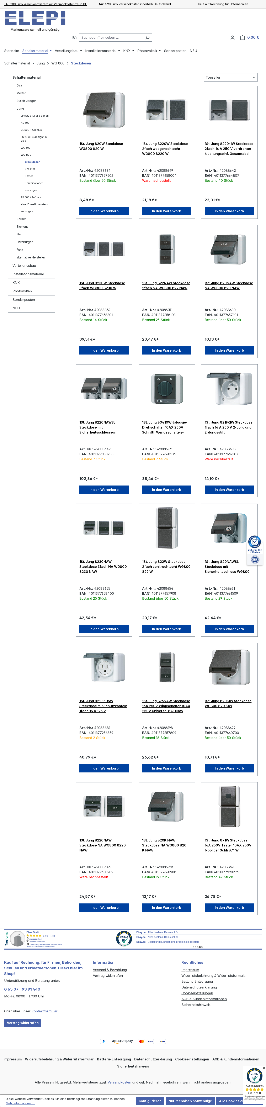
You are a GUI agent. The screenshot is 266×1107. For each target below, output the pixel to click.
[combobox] (111, 37)
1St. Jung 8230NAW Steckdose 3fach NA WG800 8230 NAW (103, 567)
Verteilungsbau (24, 265)
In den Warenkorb (104, 211)
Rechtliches (192, 962)
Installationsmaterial (28, 274)
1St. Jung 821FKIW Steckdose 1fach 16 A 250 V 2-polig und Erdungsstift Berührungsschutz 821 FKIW (228, 427)
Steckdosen (32, 161)
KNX (16, 282)
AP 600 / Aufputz (31, 197)
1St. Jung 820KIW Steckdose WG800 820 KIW (228, 703)
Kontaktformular (44, 1011)
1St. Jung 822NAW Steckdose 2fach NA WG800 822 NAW (166, 285)
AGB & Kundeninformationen (204, 999)
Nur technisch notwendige (190, 1101)
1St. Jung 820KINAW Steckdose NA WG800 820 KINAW (164, 845)
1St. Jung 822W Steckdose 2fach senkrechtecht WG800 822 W (166, 567)
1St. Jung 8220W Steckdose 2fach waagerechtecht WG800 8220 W (165, 149)
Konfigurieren (150, 1101)
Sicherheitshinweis (196, 1005)
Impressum (190, 970)
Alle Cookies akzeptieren (239, 1101)
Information (104, 962)
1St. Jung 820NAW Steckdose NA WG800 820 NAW (229, 285)
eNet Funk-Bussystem (34, 204)
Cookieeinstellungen (197, 993)
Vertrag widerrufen (23, 1023)
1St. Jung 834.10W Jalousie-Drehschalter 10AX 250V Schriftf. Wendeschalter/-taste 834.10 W (164, 427)
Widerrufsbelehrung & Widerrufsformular (214, 976)
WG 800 (26, 154)
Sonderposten (23, 300)
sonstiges (31, 190)
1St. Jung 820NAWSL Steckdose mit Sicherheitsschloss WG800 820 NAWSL (227, 567)
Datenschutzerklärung (199, 987)
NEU (16, 308)
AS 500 (25, 122)
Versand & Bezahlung (110, 970)
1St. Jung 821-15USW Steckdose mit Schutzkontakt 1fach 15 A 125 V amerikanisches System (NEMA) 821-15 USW (103, 706)
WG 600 (26, 147)
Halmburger (25, 242)
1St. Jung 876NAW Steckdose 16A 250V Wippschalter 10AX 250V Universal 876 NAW (166, 706)
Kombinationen (34, 183)
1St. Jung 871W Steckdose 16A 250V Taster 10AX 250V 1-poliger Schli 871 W (228, 845)
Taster (29, 176)
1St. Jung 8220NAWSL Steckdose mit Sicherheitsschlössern (97, 427)
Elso (19, 234)
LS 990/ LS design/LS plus (34, 138)
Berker (21, 219)
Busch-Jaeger (26, 101)
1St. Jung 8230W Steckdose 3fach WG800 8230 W (102, 285)
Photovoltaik (22, 291)
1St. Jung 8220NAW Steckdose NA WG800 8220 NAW (102, 845)
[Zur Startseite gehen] (35, 21)
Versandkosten (119, 1082)
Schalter (30, 168)
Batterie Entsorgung (197, 981)
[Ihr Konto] (233, 37)
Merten (21, 93)
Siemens (22, 226)
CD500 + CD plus (31, 129)
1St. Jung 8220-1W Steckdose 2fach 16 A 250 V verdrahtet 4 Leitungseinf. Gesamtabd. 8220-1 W (229, 149)
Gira (19, 85)
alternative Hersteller (31, 257)
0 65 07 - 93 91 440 (22, 989)
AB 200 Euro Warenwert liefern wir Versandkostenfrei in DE (45, 4)
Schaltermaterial (26, 77)
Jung (20, 108)
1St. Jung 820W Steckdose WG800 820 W (101, 146)
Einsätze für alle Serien (35, 115)
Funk (20, 249)
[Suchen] (74, 37)
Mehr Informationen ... (20, 1103)
